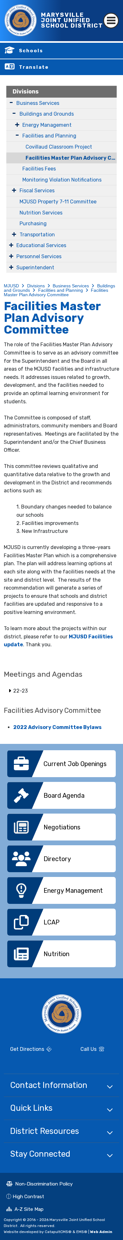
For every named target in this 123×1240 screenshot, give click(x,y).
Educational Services (41, 245)
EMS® (81, 1232)
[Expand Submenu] (11, 102)
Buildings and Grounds (47, 114)
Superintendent (35, 268)
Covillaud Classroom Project (59, 147)
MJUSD (11, 285)
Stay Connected (40, 1154)
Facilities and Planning (49, 136)
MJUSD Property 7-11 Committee (58, 202)
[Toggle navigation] (111, 15)
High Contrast (28, 1196)
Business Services (37, 103)
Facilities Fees (39, 169)
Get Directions (24, 1051)
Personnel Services (39, 256)
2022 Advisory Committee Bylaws (57, 727)
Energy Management (47, 125)
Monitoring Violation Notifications (62, 180)
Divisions (26, 91)
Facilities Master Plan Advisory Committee (71, 158)
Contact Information (48, 1085)
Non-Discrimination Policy (39, 1184)
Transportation (37, 235)
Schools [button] (31, 51)
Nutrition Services (41, 213)
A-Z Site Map (25, 1210)
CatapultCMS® (58, 1232)
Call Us (81, 1049)
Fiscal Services (37, 191)
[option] (61, 766)
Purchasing (33, 224)
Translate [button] (34, 67)
